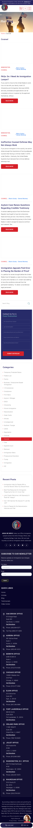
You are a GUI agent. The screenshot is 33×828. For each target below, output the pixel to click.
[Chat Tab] (16, 414)
